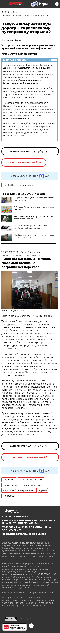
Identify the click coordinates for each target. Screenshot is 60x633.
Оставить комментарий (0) (24, 162)
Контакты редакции (15, 516)
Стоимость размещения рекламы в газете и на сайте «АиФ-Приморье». (28, 521)
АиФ (22, 310)
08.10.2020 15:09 (9, 12)
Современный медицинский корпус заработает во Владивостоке (30, 227)
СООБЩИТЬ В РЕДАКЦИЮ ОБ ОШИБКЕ (24, 534)
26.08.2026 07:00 (9, 252)
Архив (18, 40)
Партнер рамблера (27, 619)
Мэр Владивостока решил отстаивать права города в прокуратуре (34, 236)
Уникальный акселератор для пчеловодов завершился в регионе (33, 217)
